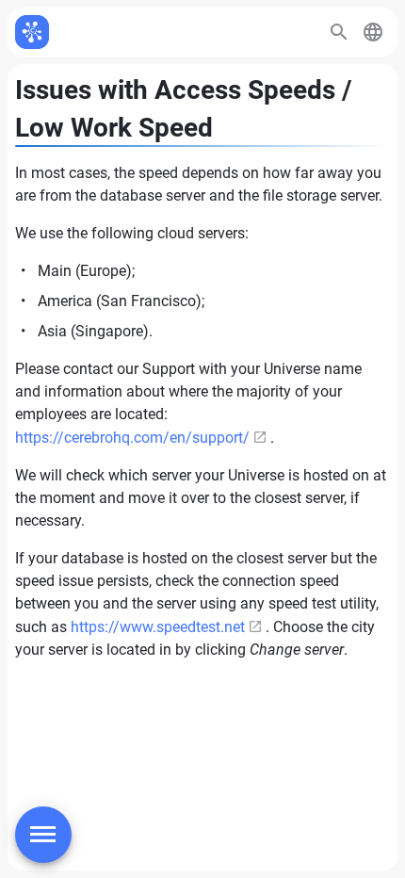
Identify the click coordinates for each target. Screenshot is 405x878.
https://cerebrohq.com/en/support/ (132, 438)
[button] (373, 32)
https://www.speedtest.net (158, 627)
